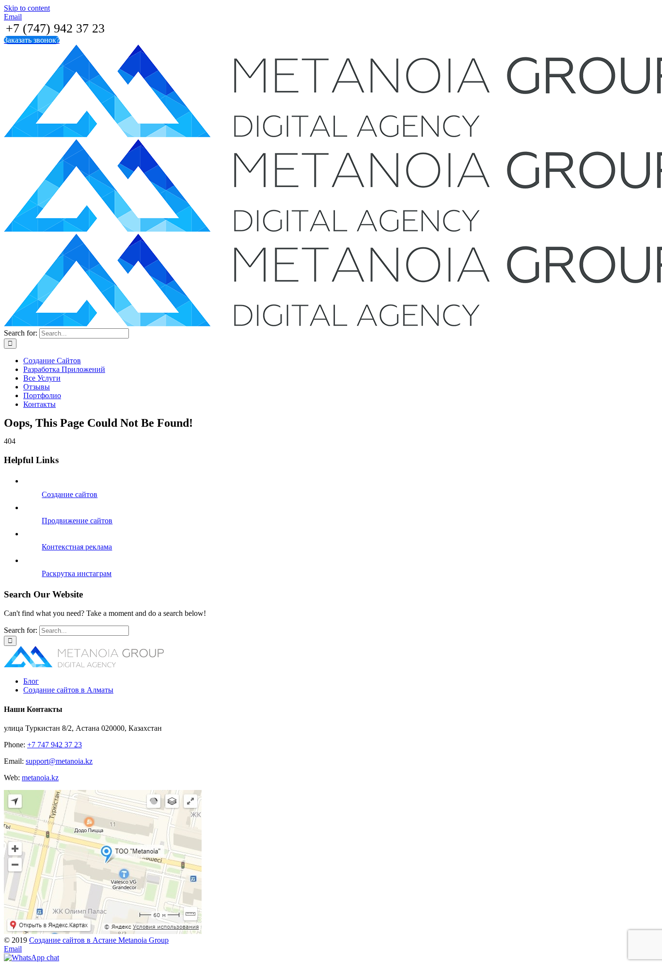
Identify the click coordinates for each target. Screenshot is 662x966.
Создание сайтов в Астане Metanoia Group (99, 940)
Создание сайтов (69, 494)
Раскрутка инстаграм (76, 573)
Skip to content (27, 8)
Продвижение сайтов (77, 520)
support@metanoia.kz (59, 761)
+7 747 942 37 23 (54, 745)
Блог (31, 681)
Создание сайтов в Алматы (68, 690)
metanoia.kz (40, 777)
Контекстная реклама (77, 547)
